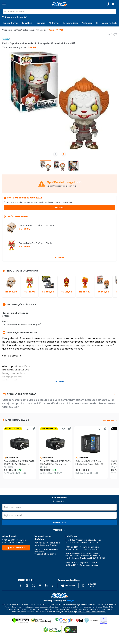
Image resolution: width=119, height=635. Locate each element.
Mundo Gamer (10, 23)
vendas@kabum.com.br (45, 554)
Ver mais (59, 257)
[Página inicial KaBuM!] (59, 4)
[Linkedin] (46, 585)
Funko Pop (42, 30)
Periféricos (87, 23)
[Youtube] (40, 585)
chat (52, 549)
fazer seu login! (11, 407)
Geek (19, 30)
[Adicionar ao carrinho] (33, 428)
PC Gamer (54, 23)
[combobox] (59, 11)
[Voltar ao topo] (59, 595)
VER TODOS (108, 421)
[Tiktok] (52, 585)
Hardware (40, 23)
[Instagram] (27, 585)
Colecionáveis (30, 30)
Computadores (70, 23)
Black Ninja (27, 23)
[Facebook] (20, 585)
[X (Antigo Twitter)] (33, 585)
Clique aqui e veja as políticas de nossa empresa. (87, 612)
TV (97, 23)
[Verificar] (20, 620)
